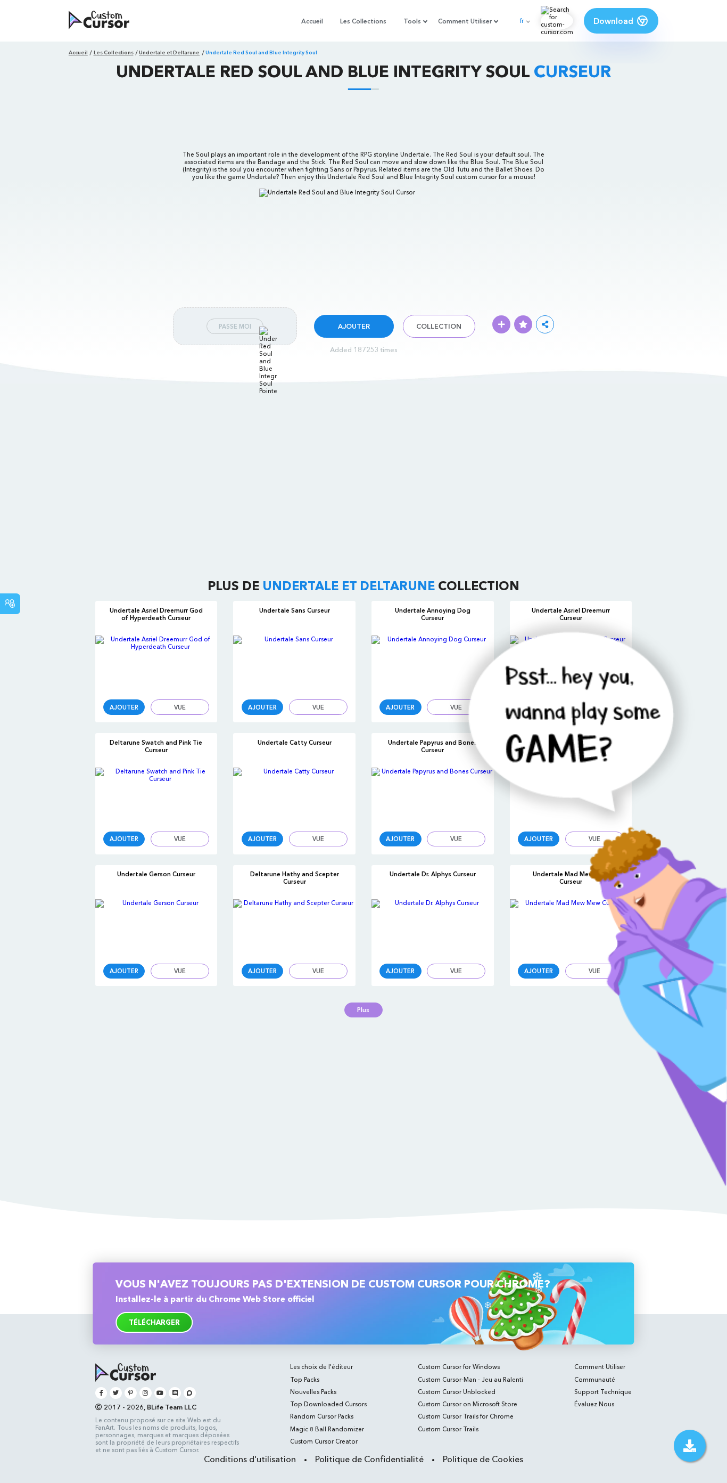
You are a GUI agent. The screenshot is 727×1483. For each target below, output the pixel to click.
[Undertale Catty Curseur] (294, 795)
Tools (412, 21)
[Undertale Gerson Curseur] (156, 926)
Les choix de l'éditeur (321, 1367)
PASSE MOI (235, 326)
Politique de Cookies (483, 1459)
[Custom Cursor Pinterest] (131, 1393)
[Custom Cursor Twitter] (116, 1393)
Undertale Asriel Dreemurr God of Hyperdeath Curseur (156, 614)
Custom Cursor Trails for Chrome (466, 1416)
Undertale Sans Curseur (294, 610)
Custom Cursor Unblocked (456, 1392)
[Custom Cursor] (99, 20)
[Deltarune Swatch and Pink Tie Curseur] (156, 795)
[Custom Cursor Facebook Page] (101, 1393)
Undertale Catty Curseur (295, 742)
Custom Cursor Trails (448, 1429)
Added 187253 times (364, 349)
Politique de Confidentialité (369, 1459)
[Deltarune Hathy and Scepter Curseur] (294, 926)
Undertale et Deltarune (169, 52)
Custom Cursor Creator (324, 1441)
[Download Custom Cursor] (690, 1446)
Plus (363, 1010)
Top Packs (304, 1379)
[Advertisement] (363, 119)
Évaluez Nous (594, 1404)
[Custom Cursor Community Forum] (190, 1393)
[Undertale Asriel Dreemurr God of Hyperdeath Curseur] (156, 662)
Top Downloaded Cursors (328, 1404)
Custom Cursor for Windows (459, 1367)
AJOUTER (354, 326)
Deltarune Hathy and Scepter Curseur (294, 877)
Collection (438, 326)
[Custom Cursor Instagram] (145, 1393)
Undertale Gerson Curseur (156, 874)
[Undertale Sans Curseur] (294, 662)
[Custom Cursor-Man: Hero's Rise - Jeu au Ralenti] (578, 1184)
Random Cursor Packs (321, 1416)
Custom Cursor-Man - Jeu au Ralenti (470, 1379)
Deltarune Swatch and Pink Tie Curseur (156, 746)
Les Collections (363, 21)
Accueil (312, 21)
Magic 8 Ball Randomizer (327, 1429)
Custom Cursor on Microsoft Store (467, 1404)
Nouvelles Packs (313, 1392)
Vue (180, 707)
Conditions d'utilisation (250, 1459)
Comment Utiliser (465, 21)
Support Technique (603, 1392)
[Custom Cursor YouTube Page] (160, 1393)
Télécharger (154, 1322)
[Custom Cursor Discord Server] (175, 1393)
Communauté (594, 1379)
